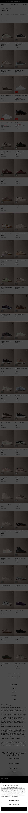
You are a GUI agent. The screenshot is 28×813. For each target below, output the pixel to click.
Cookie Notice (6, 796)
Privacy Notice (14, 796)
